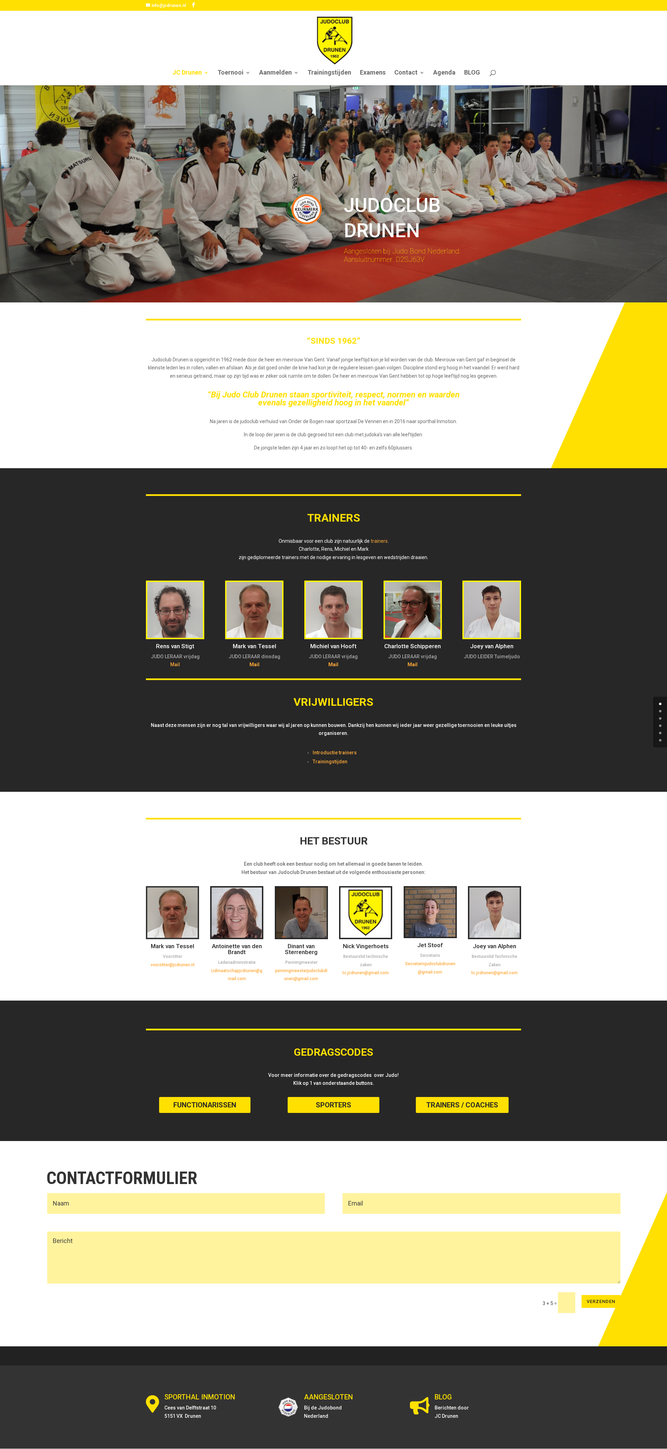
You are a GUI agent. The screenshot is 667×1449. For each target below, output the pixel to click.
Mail (175, 664)
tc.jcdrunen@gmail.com (366, 972)
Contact (406, 73)
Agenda (444, 73)
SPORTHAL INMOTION (199, 1397)
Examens (373, 73)
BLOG (472, 73)
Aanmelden (275, 73)
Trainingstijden (329, 73)
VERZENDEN (601, 1301)
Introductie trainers (335, 752)
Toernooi (230, 73)
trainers (379, 541)
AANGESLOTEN (328, 1397)
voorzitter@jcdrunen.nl (173, 964)
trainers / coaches (462, 1105)
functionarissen (204, 1105)
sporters (333, 1105)
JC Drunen (187, 73)
